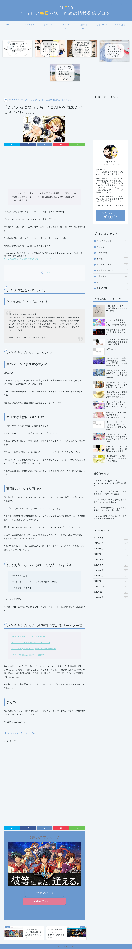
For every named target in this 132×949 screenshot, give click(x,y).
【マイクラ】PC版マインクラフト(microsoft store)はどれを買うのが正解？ (110, 483)
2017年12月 (110, 586)
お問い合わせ (120, 25)
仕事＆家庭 (29, 25)
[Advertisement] (44, 168)
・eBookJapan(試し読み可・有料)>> (28, 636)
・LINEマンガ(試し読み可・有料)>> (27, 655)
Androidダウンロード (44, 901)
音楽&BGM (111, 288)
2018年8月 (110, 554)
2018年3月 (110, 576)
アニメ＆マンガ (66, 26)
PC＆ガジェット (111, 241)
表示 (48, 273)
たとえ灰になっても (12, 733)
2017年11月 (110, 592)
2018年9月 (110, 548)
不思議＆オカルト (84, 26)
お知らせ (111, 247)
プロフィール (11, 25)
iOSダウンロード (44, 893)
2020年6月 (110, 538)
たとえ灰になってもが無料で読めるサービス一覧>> (27, 259)
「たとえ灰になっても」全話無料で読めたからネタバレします (110, 517)
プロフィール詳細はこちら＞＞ (109, 205)
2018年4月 (110, 570)
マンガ (36, 733)
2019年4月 (110, 543)
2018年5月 (110, 565)
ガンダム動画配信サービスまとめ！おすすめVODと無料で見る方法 (110, 509)
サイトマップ (102, 25)
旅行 (111, 282)
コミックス (26, 733)
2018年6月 (110, 559)
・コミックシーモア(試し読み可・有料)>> (30, 642)
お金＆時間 (47, 25)
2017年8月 (110, 597)
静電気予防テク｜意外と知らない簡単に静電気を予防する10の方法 (110, 492)
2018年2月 (110, 581)
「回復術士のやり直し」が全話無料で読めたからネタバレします (110, 501)
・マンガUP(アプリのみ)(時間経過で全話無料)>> (33, 649)
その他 (111, 258)
